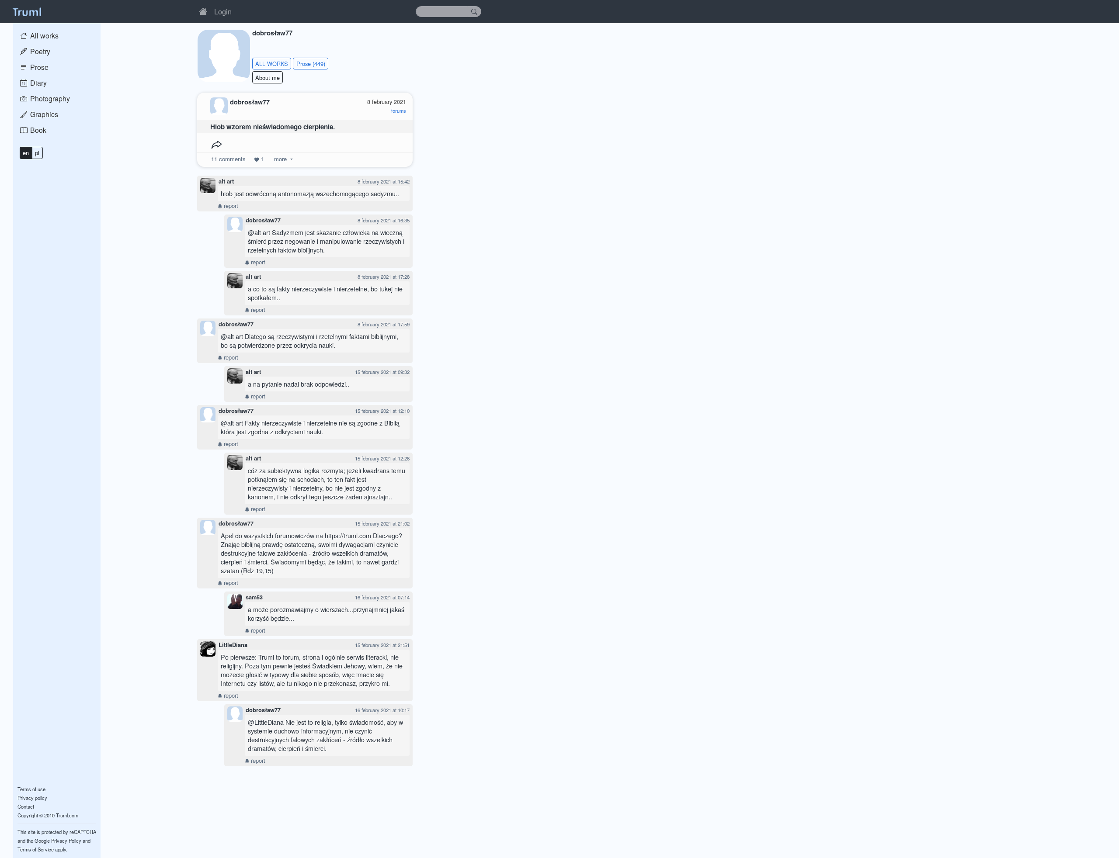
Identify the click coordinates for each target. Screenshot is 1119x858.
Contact (25, 806)
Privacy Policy (66, 840)
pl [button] (37, 153)
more (280, 159)
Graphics (43, 114)
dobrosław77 (263, 220)
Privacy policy (32, 797)
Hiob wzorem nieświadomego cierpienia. (272, 126)
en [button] (26, 153)
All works (43, 36)
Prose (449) (310, 63)
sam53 (254, 597)
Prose (38, 67)
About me (267, 77)
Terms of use (31, 788)
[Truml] (26, 11)
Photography (49, 98)
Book (37, 130)
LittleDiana (233, 645)
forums (398, 110)
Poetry (39, 51)
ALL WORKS (271, 63)
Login (223, 11)
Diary (37, 83)
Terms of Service (35, 849)
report (230, 205)
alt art (226, 181)
